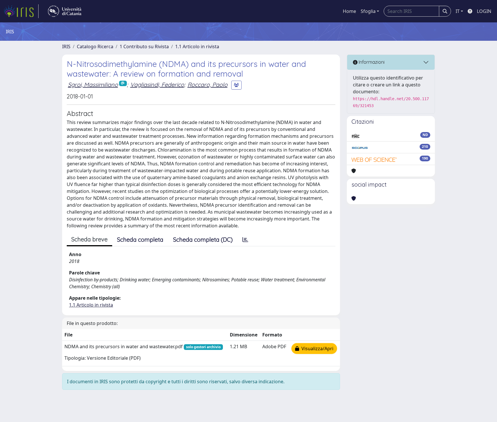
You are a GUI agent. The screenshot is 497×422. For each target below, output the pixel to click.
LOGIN (484, 11)
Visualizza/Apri (316, 348)
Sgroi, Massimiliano (93, 84)
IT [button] (458, 11)
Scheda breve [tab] (89, 239)
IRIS (66, 46)
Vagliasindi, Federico (157, 84)
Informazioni (371, 62)
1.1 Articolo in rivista (197, 46)
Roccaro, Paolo (208, 84)
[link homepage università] (64, 11)
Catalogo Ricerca (95, 46)
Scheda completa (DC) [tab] (203, 239)
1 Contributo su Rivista (144, 46)
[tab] (245, 240)
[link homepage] (21, 11)
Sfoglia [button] (368, 11)
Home (349, 11)
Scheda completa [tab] (140, 239)
